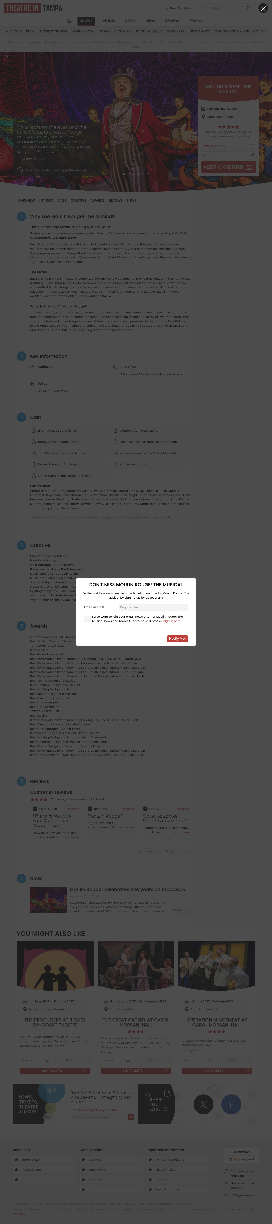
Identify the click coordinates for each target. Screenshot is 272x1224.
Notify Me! (177, 638)
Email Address (94, 607)
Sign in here (172, 621)
